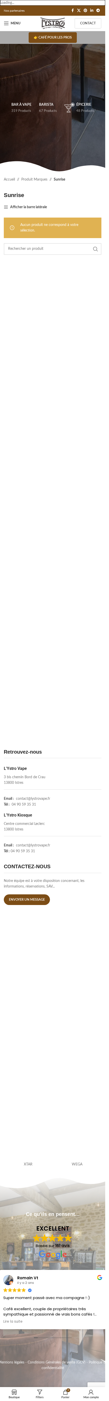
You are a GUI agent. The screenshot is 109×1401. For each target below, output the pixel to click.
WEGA (77, 1164)
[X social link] (79, 10)
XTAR (28, 1164)
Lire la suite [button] (13, 1321)
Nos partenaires (14, 10)
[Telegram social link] (98, 10)
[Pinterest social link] (85, 10)
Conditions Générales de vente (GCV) (56, 1362)
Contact (88, 23)
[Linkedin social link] (92, 10)
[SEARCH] (95, 249)
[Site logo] (52, 23)
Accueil (9, 179)
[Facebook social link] (72, 10)
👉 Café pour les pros (53, 37)
